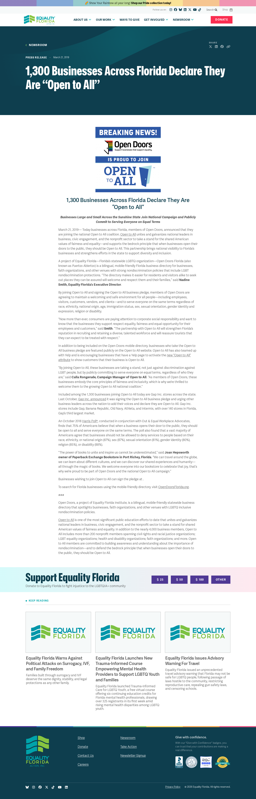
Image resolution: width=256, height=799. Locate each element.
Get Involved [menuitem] (154, 20)
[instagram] (170, 10)
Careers (83, 764)
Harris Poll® (90, 421)
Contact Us (86, 756)
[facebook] (175, 10)
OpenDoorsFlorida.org (173, 487)
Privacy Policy (172, 786)
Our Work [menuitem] (103, 20)
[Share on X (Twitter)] (210, 47)
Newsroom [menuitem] (181, 20)
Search (210, 9)
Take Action (128, 747)
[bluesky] (180, 10)
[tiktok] (199, 10)
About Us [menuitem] (80, 20)
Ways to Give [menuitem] (130, 20)
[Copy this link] (228, 47)
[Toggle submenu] (89, 19)
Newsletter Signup (133, 756)
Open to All (128, 234)
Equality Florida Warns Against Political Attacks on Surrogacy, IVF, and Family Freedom (58, 664)
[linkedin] (185, 10)
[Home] (40, 20)
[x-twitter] (189, 10)
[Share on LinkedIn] (216, 47)
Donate (221, 19)
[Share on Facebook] (222, 47)
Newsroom (38, 45)
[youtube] (195, 10)
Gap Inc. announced (92, 399)
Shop (225, 9)
